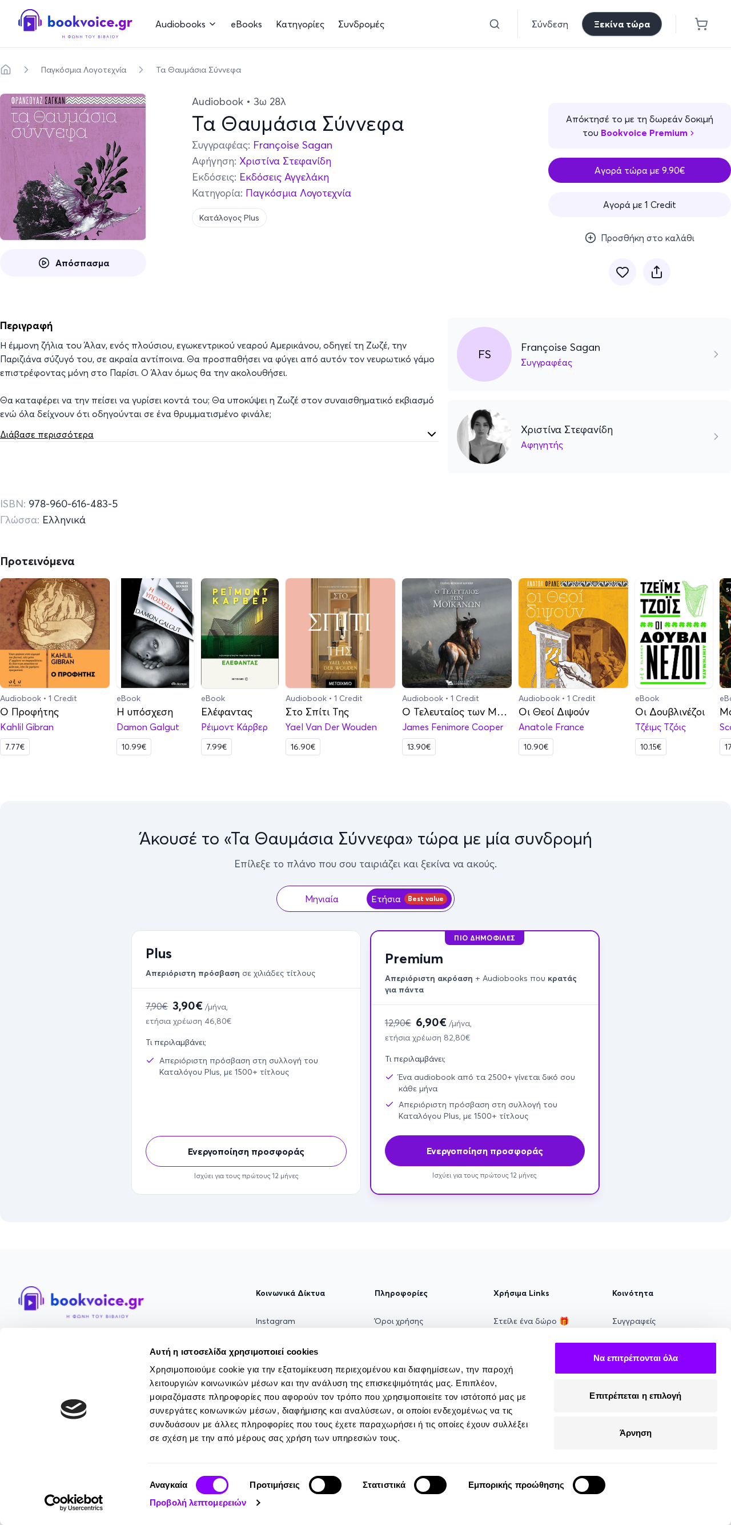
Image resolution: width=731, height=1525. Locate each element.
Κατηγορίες (300, 24)
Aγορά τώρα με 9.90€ (640, 170)
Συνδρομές (361, 24)
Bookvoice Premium (644, 132)
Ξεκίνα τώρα (622, 24)
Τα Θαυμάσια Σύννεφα (198, 70)
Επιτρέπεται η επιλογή (635, 1395)
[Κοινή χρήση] (656, 272)
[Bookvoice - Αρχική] (75, 23)
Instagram (275, 1321)
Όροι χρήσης (399, 1321)
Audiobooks (180, 24)
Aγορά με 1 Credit (639, 204)
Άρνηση (636, 1433)
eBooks (246, 24)
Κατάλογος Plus (229, 218)
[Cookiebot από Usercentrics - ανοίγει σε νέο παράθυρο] (74, 1502)
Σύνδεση (550, 24)
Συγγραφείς (634, 1321)
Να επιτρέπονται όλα (635, 1358)
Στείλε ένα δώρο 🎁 (531, 1321)
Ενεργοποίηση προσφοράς (246, 1151)
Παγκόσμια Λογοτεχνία (83, 70)
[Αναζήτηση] (494, 24)
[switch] (325, 1485)
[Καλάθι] (701, 24)
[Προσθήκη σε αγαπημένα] (622, 272)
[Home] (5, 69)
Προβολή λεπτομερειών (198, 1502)
